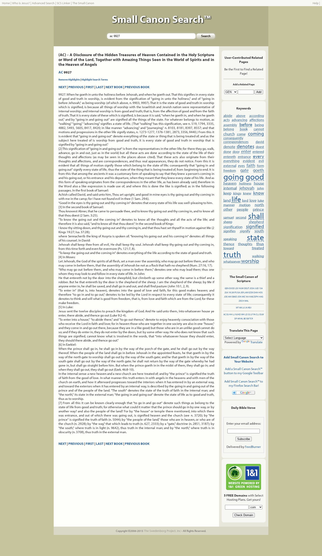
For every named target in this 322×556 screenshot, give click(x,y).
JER (242, 292)
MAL (246, 300)
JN (246, 307)
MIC (243, 296)
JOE (226, 296)
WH (242, 314)
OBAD (234, 296)
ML (241, 318)
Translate (256, 342)
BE (245, 318)
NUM (241, 288)
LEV (237, 288)
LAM (246, 292)
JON (239, 296)
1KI (229, 292)
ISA (238, 292)
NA (247, 296)
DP (235, 318)
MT (237, 307)
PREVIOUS (75, 87)
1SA (261, 288)
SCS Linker (63, 3)
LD (246, 314)
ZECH (241, 300)
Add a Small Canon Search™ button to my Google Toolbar (243, 371)
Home (6, 3)
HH (230, 314)
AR (238, 318)
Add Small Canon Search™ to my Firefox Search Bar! (243, 383)
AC (60, 72)
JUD (257, 288)
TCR (251, 318)
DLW (262, 314)
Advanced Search (43, 3)
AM (229, 296)
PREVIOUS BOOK (137, 87)
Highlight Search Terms (94, 79)
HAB (251, 296)
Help (315, 3)
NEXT (62, 87)
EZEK (251, 292)
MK (240, 307)
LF (252, 314)
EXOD (232, 288)
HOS (260, 292)
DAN (256, 292)
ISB (247, 318)
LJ (234, 314)
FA (254, 314)
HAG (261, 296)
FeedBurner (253, 447)
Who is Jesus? (21, 3)
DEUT (246, 288)
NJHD (238, 314)
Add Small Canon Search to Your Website (244, 359)
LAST (99, 87)
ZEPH (255, 296)
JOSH (252, 288)
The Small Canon (83, 3)
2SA (226, 292)
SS (249, 314)
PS (236, 292)
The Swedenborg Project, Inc (162, 531)
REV (249, 307)
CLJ (257, 314)
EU (227, 314)
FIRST (90, 87)
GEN (227, 288)
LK (243, 307)
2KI (233, 292)
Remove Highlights (69, 79)
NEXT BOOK (114, 87)
